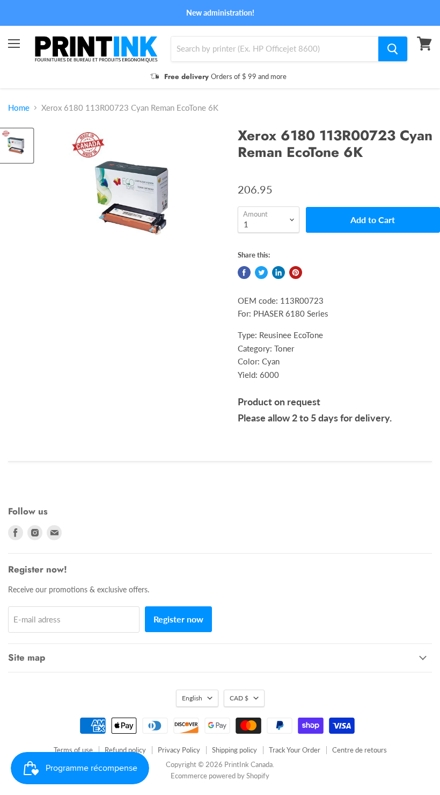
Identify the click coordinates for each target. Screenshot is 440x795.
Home (19, 107)
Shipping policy (234, 750)
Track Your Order (294, 750)
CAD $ (239, 698)
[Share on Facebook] (244, 272)
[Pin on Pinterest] (295, 272)
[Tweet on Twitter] (261, 272)
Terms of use (73, 750)
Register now (178, 619)
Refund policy (125, 750)
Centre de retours (359, 750)
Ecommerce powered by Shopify (220, 775)
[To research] (392, 49)
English (192, 698)
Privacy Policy (179, 750)
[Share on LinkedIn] (278, 272)
